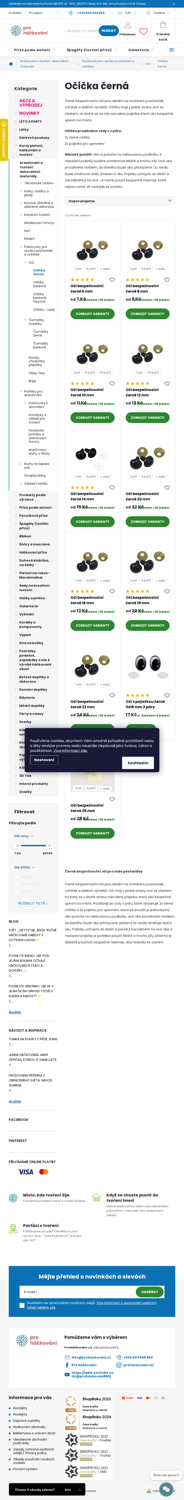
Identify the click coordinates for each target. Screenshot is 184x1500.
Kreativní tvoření (37, 215)
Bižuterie (27, 697)
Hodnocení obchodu (29, 1427)
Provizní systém (25, 1469)
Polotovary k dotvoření (38, 405)
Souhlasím (138, 762)
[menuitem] (35, 50)
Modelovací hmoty (39, 223)
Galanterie (28, 606)
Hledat (109, 30)
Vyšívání (26, 614)
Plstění (29, 239)
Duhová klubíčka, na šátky (34, 562)
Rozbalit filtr (31, 903)
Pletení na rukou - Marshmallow (34, 575)
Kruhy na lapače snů (36, 466)
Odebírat (149, 1292)
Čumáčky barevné (40, 345)
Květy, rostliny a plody (36, 193)
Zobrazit (84, 314)
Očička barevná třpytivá (39, 298)
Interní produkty (33, 783)
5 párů (91, 269)
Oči (31, 262)
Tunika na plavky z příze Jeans (33, 1039)
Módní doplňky (32, 705)
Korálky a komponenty (30, 624)
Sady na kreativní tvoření (34, 587)
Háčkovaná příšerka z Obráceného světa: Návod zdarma (30, 1080)
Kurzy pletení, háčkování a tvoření (31, 150)
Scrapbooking (35, 475)
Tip (25, 891)
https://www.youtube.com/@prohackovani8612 (93, 1374)
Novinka (29, 884)
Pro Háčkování (84, 1365)
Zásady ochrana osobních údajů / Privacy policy (33, 1451)
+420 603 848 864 (138, 1357)
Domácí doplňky (33, 689)
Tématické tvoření (38, 183)
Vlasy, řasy (37, 373)
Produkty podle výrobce (32, 497)
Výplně (25, 635)
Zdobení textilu (36, 483)
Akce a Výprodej (30, 103)
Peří (27, 231)
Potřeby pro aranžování (33, 393)
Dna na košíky (31, 643)
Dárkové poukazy (34, 137)
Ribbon (25, 536)
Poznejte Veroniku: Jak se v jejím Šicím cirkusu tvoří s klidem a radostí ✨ (31, 991)
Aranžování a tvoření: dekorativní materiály (31, 169)
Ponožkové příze (33, 515)
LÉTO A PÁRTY (30, 121)
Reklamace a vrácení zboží (34, 1433)
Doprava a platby (26, 1420)
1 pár (78, 269)
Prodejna (35, 13)
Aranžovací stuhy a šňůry (39, 451)
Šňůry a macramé (34, 544)
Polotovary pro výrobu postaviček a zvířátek (38, 251)
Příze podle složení (35, 507)
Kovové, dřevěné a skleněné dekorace (39, 205)
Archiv (15, 1012)
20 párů (105, 372)
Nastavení (44, 759)
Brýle (32, 381)
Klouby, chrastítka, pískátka (37, 361)
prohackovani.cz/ (138, 1365)
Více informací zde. (70, 750)
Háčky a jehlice (32, 598)
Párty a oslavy (31, 714)
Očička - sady (44, 309)
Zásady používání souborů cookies (33, 1461)
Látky (24, 129)
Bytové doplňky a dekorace (34, 679)
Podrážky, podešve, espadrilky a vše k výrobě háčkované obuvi (35, 660)
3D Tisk (25, 775)
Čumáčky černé (40, 333)
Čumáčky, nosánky (36, 322)
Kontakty (15, 13)
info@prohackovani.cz (91, 1357)
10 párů (90, 372)
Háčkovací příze (33, 552)
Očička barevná (39, 284)
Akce (27, 877)
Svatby (25, 722)
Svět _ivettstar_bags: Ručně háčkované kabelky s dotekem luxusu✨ (33, 935)
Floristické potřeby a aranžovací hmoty (37, 436)
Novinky (29, 113)
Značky (25, 792)
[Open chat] (166, 1489)
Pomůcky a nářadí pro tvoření (37, 419)
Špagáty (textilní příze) (33, 525)
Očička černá (39, 272)
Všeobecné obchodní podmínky (30, 1441)
